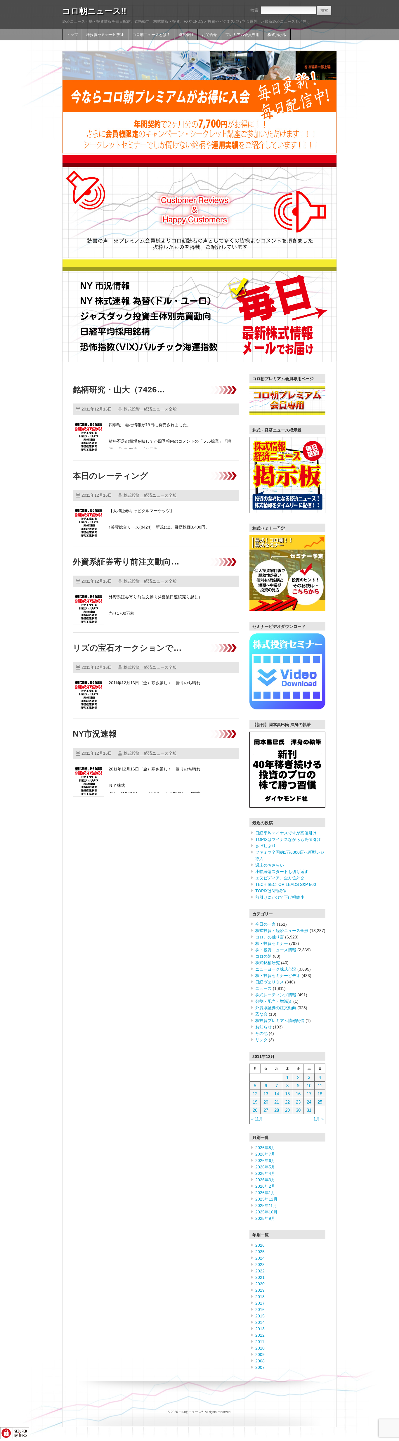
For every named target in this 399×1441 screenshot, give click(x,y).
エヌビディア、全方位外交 (279, 878)
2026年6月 (265, 1160)
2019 (260, 1290)
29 (287, 1110)
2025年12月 (266, 1199)
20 (265, 1101)
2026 (260, 1245)
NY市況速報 (95, 733)
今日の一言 (265, 924)
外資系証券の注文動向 (275, 1007)
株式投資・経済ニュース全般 (150, 409)
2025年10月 (266, 1212)
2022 (260, 1271)
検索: (255, 10)
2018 (260, 1296)
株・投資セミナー (271, 943)
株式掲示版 (277, 35)
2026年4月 (265, 1173)
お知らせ (263, 1027)
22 (287, 1101)
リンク (261, 1040)
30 (298, 1110)
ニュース (263, 988)
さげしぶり (265, 846)
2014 (260, 1322)
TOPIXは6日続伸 (270, 890)
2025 (260, 1251)
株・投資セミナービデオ (277, 975)
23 (298, 1101)
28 (276, 1110)
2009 (260, 1354)
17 (309, 1093)
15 (287, 1093)
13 (265, 1093)
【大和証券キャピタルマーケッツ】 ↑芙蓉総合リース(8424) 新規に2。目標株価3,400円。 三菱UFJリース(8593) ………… (159, 527)
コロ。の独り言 (269, 937)
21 (276, 1101)
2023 (260, 1264)
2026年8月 (265, 1147)
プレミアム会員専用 (242, 35)
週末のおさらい (269, 865)
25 (320, 1101)
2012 (260, 1335)
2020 (260, 1283)
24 (309, 1101)
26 (255, 1110)
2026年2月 (265, 1186)
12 (255, 1093)
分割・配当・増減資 (273, 1001)
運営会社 (186, 35)
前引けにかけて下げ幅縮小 (279, 897)
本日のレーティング (110, 475)
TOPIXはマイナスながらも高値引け (288, 839)
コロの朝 (263, 956)
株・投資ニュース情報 (275, 950)
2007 (260, 1367)
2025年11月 (266, 1205)
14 (276, 1093)
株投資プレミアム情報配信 (279, 1020)
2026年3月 (265, 1179)
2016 (260, 1309)
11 (320, 1085)
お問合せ (209, 35)
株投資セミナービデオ (105, 35)
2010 (260, 1348)
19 (255, 1101)
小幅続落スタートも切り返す (281, 871)
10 (309, 1085)
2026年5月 (265, 1167)
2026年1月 (265, 1192)
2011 (259, 1341)
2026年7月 (265, 1154)
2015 (260, 1316)
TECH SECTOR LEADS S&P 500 (285, 884)
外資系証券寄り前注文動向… (126, 561)
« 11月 (257, 1118)
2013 (260, 1328)
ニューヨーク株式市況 (275, 969)
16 (298, 1093)
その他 (261, 1033)
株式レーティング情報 (275, 995)
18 (320, 1093)
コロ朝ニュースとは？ (151, 35)
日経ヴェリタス (269, 982)
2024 (260, 1258)
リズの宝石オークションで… (127, 647)
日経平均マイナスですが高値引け (286, 833)
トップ (72, 35)
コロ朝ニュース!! (94, 10)
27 (265, 1110)
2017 (260, 1303)
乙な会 (261, 1014)
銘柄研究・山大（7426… (119, 389)
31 (309, 1110)
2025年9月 (265, 1218)
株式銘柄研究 (267, 962)
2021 (260, 1277)
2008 (260, 1361)
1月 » (318, 1118)
